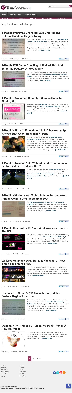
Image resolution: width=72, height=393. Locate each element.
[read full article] (44, 50)
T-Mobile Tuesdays (47, 18)
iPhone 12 (22, 18)
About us (3, 367)
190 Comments (26, 59)
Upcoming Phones (30, 15)
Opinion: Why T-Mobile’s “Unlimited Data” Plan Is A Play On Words (34, 327)
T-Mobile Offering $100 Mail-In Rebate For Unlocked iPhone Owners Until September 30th (34, 196)
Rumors (22, 369)
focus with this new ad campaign (43, 174)
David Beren (17, 59)
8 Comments (25, 189)
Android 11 (33, 18)
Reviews (22, 367)
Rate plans (23, 376)
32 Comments (26, 254)
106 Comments (23, 91)
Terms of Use (4, 369)
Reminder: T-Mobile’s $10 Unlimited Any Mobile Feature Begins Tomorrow (31, 294)
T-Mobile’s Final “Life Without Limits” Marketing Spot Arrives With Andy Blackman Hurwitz (35, 131)
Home (4, 15)
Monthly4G (43, 104)
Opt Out (3, 376)
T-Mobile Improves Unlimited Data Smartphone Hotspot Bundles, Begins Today (31, 34)
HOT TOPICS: (5, 18)
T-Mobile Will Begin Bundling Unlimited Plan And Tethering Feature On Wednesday (32, 66)
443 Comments (23, 351)
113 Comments (24, 286)
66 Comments (22, 319)
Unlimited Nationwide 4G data (37, 176)
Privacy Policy (5, 372)
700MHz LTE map (15, 15)
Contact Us (4, 374)
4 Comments (25, 156)
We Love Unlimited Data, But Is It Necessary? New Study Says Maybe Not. (33, 262)
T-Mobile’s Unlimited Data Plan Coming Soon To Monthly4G (32, 99)
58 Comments (26, 221)
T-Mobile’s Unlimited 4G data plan (49, 107)
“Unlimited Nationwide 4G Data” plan (55, 237)
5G (13, 18)
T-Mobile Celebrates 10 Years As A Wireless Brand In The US (35, 229)
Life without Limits (55, 170)
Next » (39, 359)
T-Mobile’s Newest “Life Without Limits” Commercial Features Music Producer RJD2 (35, 164)
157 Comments (24, 124)
